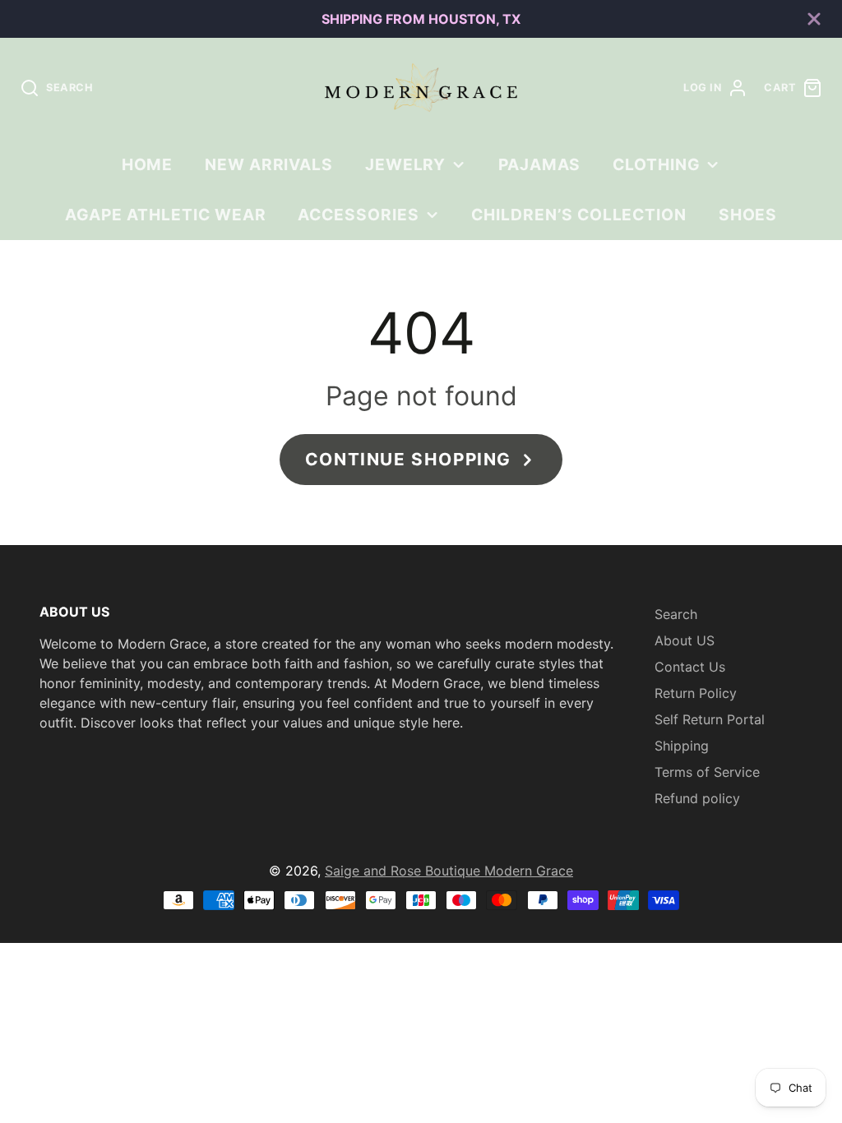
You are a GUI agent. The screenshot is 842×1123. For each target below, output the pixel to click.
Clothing (657, 164)
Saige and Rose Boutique (404, 870)
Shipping (682, 745)
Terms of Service (707, 772)
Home (147, 164)
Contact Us (690, 667)
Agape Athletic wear (165, 214)
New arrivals (269, 164)
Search (676, 614)
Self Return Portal (710, 719)
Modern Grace (528, 870)
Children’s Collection (579, 214)
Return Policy (696, 693)
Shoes (748, 214)
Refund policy (697, 798)
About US (685, 640)
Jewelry (405, 164)
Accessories (358, 214)
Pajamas (539, 164)
